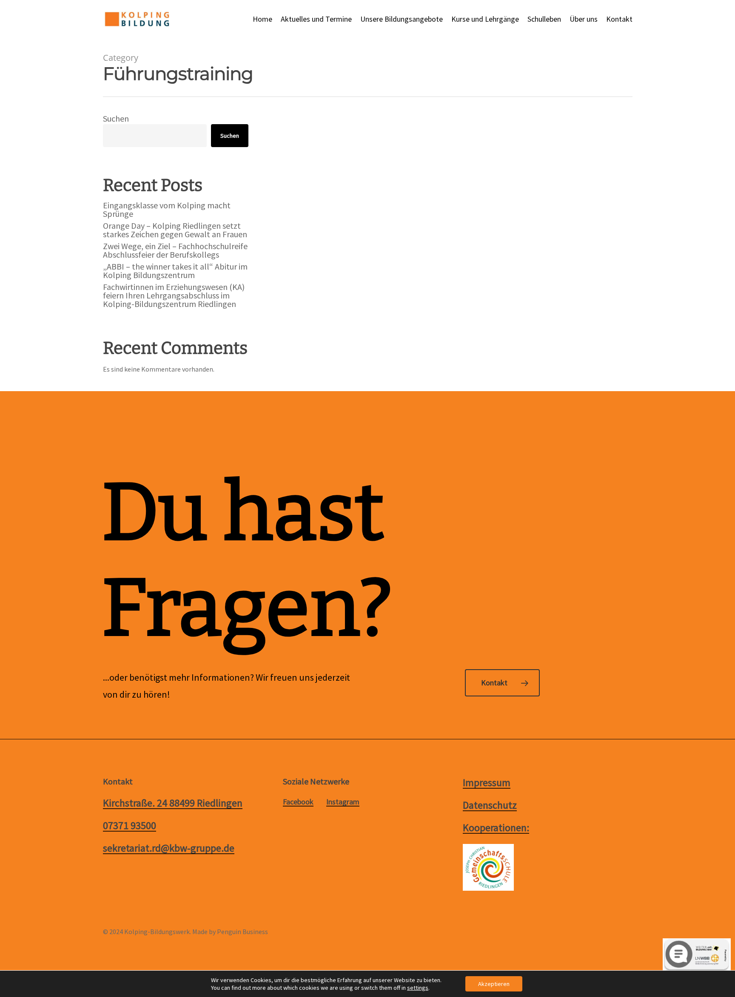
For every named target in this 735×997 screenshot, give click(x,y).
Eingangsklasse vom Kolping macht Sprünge (167, 209)
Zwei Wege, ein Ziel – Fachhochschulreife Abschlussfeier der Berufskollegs (175, 250)
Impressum (486, 782)
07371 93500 (129, 825)
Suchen (116, 118)
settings (417, 987)
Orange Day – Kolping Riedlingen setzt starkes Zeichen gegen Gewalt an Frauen (175, 230)
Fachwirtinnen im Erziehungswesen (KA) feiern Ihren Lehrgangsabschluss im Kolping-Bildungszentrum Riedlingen (174, 295)
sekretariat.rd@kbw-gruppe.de (168, 848)
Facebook (298, 802)
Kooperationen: (496, 827)
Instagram (342, 802)
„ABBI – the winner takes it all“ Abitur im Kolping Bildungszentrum (175, 270)
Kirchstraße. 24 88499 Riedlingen (172, 803)
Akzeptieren (494, 984)
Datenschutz (490, 805)
